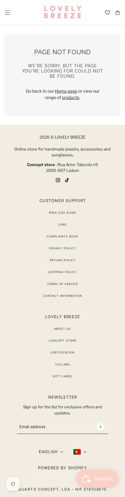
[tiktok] (67, 179)
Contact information (62, 295)
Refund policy (63, 260)
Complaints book (62, 236)
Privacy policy (62, 248)
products (70, 97)
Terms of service (62, 284)
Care (62, 224)
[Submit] (100, 427)
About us (62, 328)
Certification (62, 352)
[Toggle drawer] (7, 13)
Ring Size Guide (62, 212)
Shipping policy (62, 272)
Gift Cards (62, 376)
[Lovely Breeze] (62, 12)
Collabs (62, 364)
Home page (66, 91)
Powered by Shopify (62, 467)
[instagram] (57, 179)
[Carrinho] (117, 12)
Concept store (62, 340)
